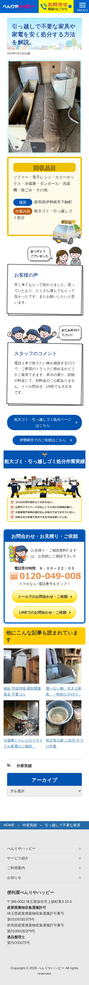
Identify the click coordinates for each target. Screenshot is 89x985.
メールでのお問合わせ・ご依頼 (43, 596)
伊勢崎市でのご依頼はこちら (43, 440)
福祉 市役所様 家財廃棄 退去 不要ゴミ (22, 691)
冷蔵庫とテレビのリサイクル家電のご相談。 (23, 743)
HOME (9, 825)
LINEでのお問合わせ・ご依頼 (42, 612)
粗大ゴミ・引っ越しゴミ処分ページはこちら (42, 422)
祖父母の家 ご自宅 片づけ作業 (64, 743)
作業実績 (24, 766)
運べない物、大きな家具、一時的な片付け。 (63, 691)
